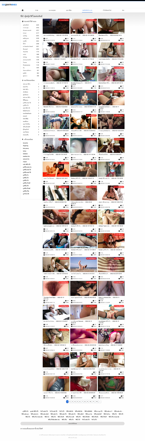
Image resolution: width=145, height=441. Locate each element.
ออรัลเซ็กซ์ (31, 25)
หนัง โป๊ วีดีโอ (31, 124)
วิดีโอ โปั (114, 414)
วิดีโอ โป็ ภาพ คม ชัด (37, 416)
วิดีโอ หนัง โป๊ (71, 437)
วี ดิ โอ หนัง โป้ (85, 419)
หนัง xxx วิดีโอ (31, 84)
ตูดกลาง (31, 75)
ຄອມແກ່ (31, 116)
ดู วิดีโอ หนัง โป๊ (27, 172)
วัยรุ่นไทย (31, 51)
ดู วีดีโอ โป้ (31, 105)
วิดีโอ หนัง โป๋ (71, 414)
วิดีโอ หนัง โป (54, 414)
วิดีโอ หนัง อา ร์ (108, 411)
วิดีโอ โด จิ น (107, 414)
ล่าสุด (36, 10)
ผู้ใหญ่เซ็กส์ (31, 129)
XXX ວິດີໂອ (31, 118)
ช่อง (123, 10)
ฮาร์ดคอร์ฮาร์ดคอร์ (31, 46)
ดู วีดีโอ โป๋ (25, 411)
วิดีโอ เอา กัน (88, 414)
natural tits (26, 159)
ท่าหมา (31, 33)
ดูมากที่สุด (68, 10)
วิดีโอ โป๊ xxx (86, 416)
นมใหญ (31, 35)
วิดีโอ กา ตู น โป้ (98, 411)
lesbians (25, 153)
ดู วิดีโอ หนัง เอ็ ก (27, 167)
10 (90, 401)
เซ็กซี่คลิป (31, 92)
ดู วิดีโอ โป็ (25, 177)
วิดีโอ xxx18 (69, 411)
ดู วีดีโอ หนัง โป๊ (31, 102)
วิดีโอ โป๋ (71, 419)
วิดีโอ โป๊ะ (64, 419)
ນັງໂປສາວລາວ (31, 110)
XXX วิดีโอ (31, 89)
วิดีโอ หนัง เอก (25, 414)
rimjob (25, 161)
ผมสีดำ (31, 73)
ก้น (31, 67)
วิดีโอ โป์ (78, 419)
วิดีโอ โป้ (53, 416)
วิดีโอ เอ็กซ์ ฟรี (97, 414)
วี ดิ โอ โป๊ (94, 419)
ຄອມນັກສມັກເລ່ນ (31, 113)
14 (96, 401)
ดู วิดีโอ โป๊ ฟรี (26, 188)
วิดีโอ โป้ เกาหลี (70, 416)
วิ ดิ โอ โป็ (61, 411)
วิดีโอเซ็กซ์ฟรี (31, 126)
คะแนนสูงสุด (52, 10)
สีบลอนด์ (31, 49)
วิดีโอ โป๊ (78, 416)
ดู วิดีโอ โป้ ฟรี (26, 183)
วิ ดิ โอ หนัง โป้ (44, 411)
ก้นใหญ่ (31, 57)
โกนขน (31, 62)
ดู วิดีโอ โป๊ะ (26, 191)
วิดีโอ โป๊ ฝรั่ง (95, 416)
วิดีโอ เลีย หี (80, 414)
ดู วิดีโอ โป (25, 175)
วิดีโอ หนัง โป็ (62, 414)
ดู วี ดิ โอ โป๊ (26, 193)
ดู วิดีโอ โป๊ (25, 185)
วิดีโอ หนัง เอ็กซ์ (44, 414)
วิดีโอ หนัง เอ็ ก (34, 414)
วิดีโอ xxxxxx (88, 411)
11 (93, 401)
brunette (25, 143)
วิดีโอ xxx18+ (78, 411)
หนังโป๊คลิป (31, 132)
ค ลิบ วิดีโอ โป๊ (26, 164)
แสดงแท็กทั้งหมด (72, 423)
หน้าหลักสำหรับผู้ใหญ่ (22, 10)
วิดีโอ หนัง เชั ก (118, 411)
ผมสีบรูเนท (31, 38)
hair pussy (26, 148)
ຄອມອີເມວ (31, 121)
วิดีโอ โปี (121, 414)
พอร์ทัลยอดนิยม (29, 80)
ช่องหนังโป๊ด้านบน (30, 21)
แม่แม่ (31, 54)
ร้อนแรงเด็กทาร (31, 70)
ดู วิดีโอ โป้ (25, 180)
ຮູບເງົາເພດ (31, 94)
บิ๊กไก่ (31, 43)
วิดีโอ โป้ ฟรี (61, 416)
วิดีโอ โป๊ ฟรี (103, 416)
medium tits (26, 156)
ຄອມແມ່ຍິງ (31, 134)
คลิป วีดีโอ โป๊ (31, 108)
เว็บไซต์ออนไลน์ (107, 10)
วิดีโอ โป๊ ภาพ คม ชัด (114, 416)
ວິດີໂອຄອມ (31, 100)
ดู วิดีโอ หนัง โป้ (27, 169)
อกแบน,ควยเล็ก (31, 59)
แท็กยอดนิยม (28, 139)
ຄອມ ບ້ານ (31, 86)
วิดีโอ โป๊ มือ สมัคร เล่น (54, 419)
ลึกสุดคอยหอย (31, 65)
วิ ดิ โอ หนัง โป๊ (53, 411)
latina (24, 151)
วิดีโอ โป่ (47, 416)
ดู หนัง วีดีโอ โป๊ (34, 411)
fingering (25, 145)
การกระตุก (31, 27)
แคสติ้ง (31, 41)
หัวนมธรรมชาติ (31, 30)
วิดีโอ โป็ (27, 416)
